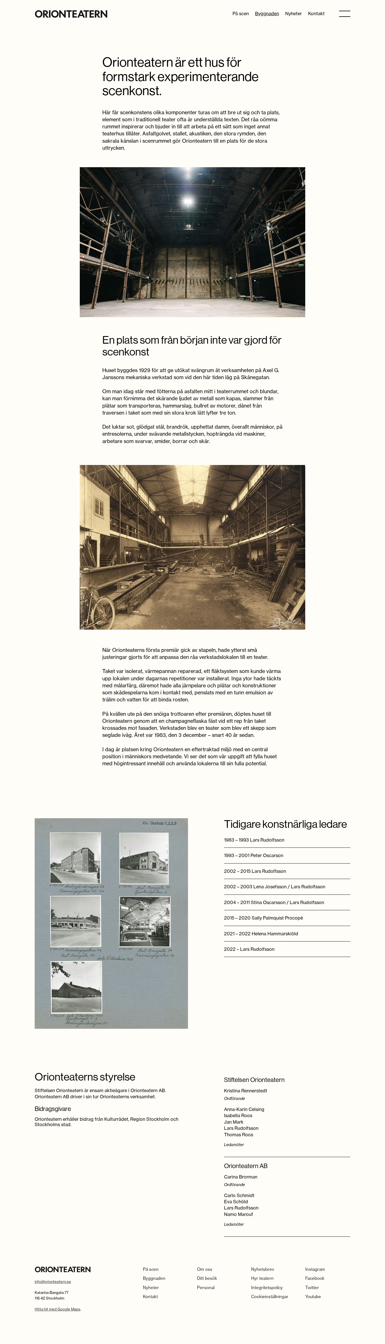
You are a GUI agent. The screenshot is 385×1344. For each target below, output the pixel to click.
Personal (205, 1287)
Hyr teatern (262, 1278)
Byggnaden (267, 13)
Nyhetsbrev (262, 1269)
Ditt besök (207, 1278)
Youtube (313, 1296)
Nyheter (293, 13)
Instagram (315, 1269)
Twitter (312, 1287)
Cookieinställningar (269, 1296)
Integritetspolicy (267, 1287)
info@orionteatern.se (53, 1281)
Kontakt (316, 13)
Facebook (314, 1278)
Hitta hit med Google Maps (57, 1309)
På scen (241, 13)
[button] (344, 13)
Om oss (204, 1269)
